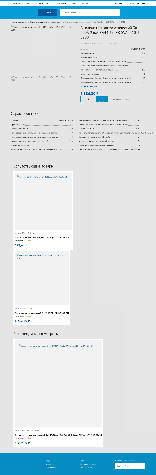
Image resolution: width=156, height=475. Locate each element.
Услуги (28, 3)
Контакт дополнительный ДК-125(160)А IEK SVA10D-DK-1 (43, 237)
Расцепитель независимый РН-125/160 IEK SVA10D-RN (42, 313)
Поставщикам (61, 3)
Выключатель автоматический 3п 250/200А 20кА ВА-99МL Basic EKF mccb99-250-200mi (58, 435)
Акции (74, 3)
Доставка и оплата (43, 3)
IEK (143, 53)
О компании (15, 3)
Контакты (85, 3)
